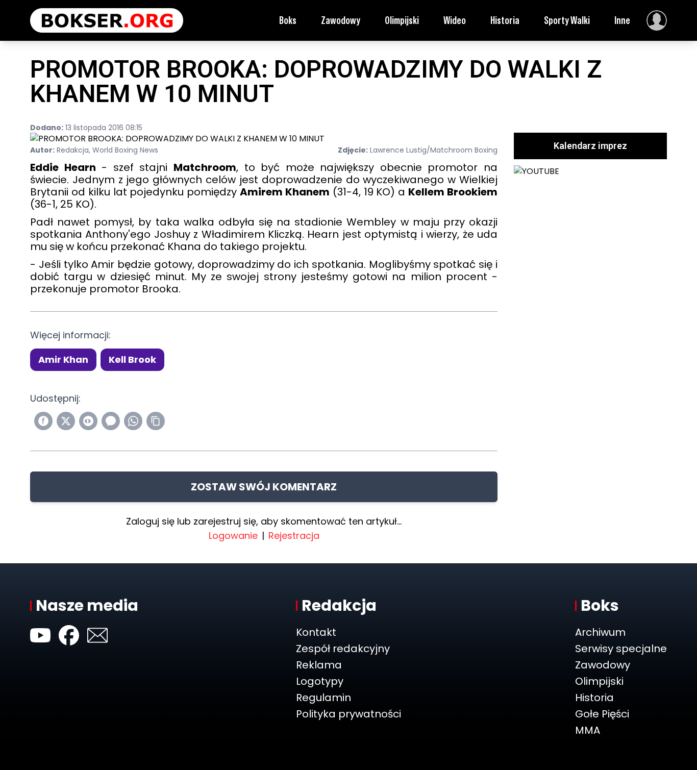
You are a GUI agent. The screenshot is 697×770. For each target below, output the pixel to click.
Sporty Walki (567, 20)
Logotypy (319, 681)
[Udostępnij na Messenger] (111, 421)
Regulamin (323, 697)
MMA (587, 730)
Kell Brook (132, 359)
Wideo (454, 20)
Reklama (319, 665)
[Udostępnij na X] (66, 421)
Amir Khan (63, 359)
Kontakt (316, 632)
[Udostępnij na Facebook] (43, 421)
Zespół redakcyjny (343, 648)
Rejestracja (293, 535)
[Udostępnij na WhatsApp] (133, 421)
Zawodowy (340, 20)
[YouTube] (40, 635)
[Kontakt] (97, 635)
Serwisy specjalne (621, 648)
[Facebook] (69, 635)
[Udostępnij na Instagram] (88, 421)
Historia (504, 20)
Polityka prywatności (348, 714)
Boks (287, 20)
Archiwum (600, 632)
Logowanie (233, 535)
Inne (622, 20)
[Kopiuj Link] (155, 421)
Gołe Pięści (602, 714)
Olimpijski (402, 20)
